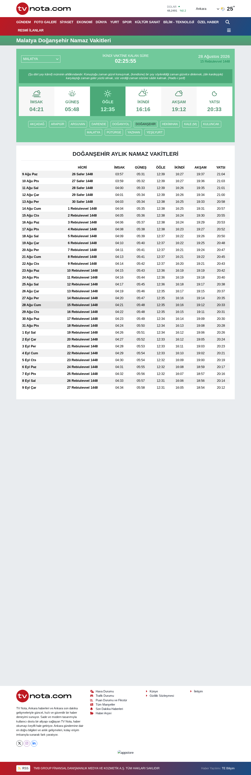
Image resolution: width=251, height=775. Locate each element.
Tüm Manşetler (105, 704)
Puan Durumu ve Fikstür (111, 700)
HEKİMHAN (170, 124)
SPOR (127, 22)
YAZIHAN (133, 132)
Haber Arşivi (103, 713)
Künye (154, 691)
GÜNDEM (23, 22)
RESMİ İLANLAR (31, 30)
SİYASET (66, 22)
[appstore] (125, 752)
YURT (114, 22)
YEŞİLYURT (154, 132)
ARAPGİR (57, 124)
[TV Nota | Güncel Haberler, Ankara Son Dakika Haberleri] (43, 8)
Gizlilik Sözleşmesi (162, 695)
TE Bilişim (228, 768)
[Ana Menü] (228, 30)
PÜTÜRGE (114, 132)
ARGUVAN (78, 124)
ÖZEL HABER (208, 22)
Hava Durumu (105, 691)
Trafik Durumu (105, 695)
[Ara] (228, 22)
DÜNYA (101, 22)
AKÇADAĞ (37, 124)
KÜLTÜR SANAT (147, 22)
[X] (19, 743)
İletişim (198, 691)
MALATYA (93, 132)
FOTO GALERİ (45, 22)
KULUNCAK (211, 124)
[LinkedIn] (34, 743)
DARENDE (99, 124)
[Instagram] (27, 743)
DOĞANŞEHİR (146, 124)
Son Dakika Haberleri (109, 708)
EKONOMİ (84, 22)
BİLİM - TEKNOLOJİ (178, 22)
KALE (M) (190, 124)
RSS (25, 768)
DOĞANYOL (120, 124)
